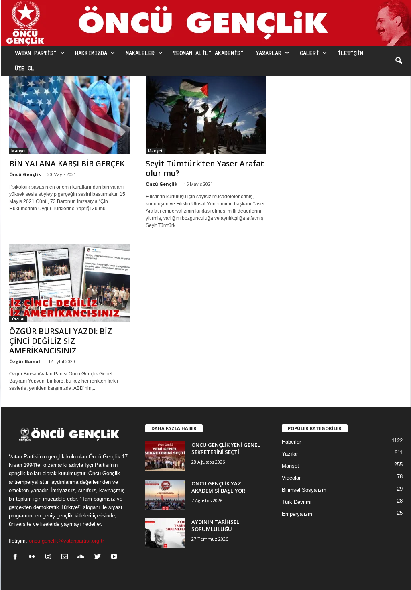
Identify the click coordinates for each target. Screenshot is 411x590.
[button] (398, 61)
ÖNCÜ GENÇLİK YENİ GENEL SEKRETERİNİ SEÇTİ (225, 448)
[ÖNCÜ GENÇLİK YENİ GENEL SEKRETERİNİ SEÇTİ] (165, 456)
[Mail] (66, 557)
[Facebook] (17, 557)
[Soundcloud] (83, 557)
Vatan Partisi (36, 53)
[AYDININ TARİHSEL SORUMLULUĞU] (165, 533)
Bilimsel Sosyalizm (304, 490)
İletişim (351, 53)
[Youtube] (115, 557)
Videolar (291, 478)
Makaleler (140, 53)
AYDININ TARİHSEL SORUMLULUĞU (215, 525)
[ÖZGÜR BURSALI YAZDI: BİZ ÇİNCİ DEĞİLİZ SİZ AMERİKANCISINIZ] (69, 283)
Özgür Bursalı (25, 361)
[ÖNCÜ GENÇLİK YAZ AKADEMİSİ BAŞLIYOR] (165, 495)
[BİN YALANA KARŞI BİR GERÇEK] (69, 115)
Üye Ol (25, 68)
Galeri (309, 53)
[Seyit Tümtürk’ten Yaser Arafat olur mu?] (206, 115)
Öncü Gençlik (25, 174)
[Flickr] (33, 557)
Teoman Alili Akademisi (208, 53)
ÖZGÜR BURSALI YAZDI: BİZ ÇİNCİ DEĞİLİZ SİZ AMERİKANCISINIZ (60, 341)
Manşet (18, 151)
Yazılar (18, 318)
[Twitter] (99, 557)
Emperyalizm (297, 514)
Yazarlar (269, 53)
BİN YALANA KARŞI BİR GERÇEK (66, 163)
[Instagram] (50, 557)
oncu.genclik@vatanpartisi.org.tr (66, 541)
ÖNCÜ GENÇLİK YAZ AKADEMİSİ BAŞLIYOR (218, 487)
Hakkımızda (91, 53)
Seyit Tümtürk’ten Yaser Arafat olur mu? (205, 168)
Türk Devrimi (296, 502)
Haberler (291, 442)
